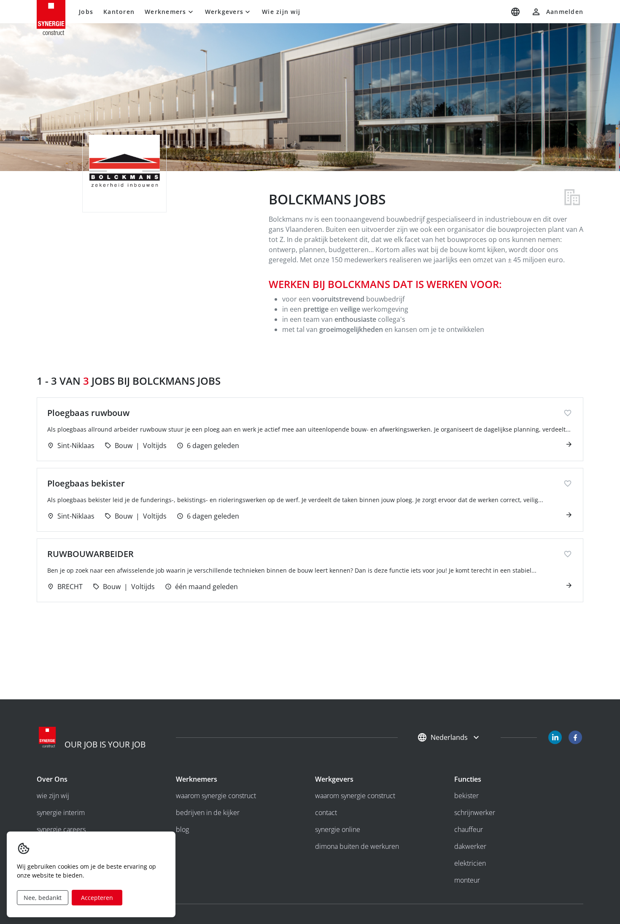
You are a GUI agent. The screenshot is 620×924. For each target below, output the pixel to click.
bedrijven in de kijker (208, 812)
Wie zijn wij (281, 12)
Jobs (86, 12)
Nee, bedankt (43, 898)
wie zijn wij (53, 795)
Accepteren (97, 898)
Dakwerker (470, 846)
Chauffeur (468, 829)
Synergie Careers (61, 829)
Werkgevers (224, 12)
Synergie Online (337, 829)
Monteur (467, 880)
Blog (182, 829)
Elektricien (470, 863)
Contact (326, 812)
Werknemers (165, 12)
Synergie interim (61, 812)
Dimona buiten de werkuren (357, 846)
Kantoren (119, 12)
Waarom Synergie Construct (216, 795)
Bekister (466, 795)
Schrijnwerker (474, 812)
